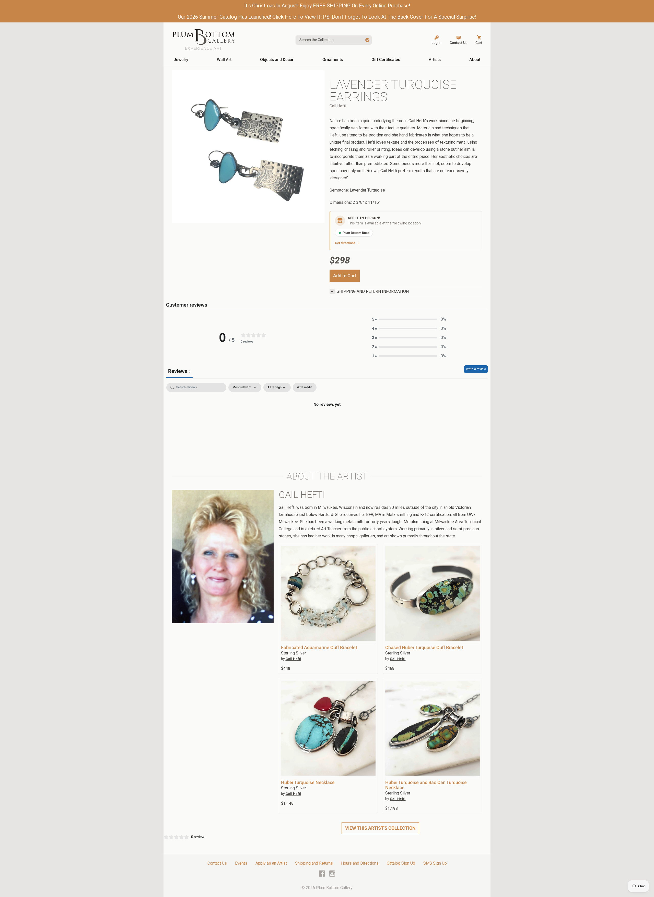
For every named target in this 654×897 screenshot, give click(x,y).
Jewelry (181, 59)
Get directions (345, 243)
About (474, 59)
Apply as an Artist (271, 863)
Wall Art (224, 59)
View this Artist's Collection (380, 828)
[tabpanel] (327, 422)
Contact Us (217, 863)
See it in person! (364, 218)
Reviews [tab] (179, 371)
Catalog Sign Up (401, 863)
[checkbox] (305, 387)
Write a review (476, 369)
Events (241, 863)
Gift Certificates (385, 59)
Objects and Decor (277, 59)
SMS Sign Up (435, 863)
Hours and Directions (360, 863)
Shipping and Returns (314, 863)
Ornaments (332, 59)
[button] (409, 319)
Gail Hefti (338, 106)
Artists (435, 59)
